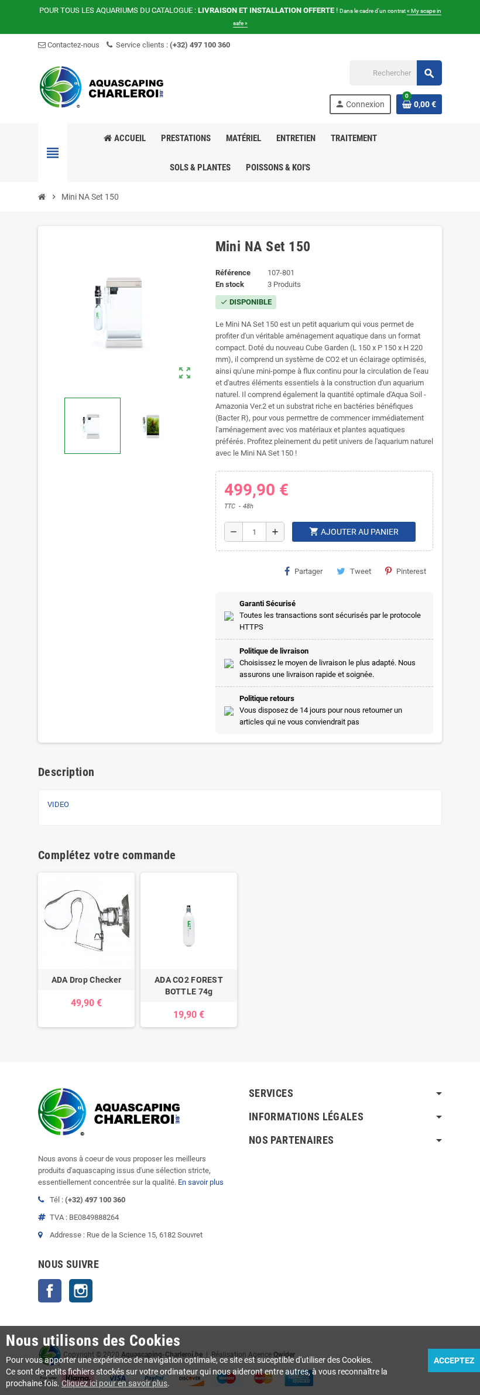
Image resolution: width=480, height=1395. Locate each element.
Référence (233, 272)
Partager (308, 571)
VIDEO (58, 804)
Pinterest (411, 571)
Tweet (360, 571)
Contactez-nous (73, 44)
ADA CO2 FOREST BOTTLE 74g (189, 985)
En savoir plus (201, 1182)
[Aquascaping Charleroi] (102, 86)
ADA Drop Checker (86, 979)
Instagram (80, 1290)
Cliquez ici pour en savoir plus (114, 1383)
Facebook (49, 1290)
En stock (229, 284)
